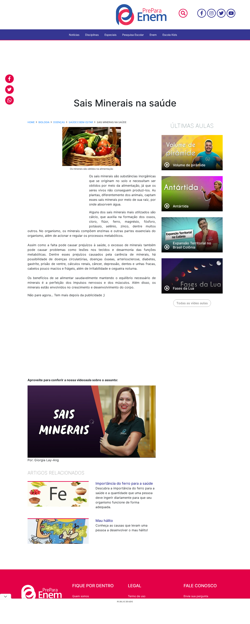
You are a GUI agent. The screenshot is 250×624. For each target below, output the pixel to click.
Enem (153, 34)
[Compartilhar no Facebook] (9, 78)
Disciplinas (92, 34)
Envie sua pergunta (196, 596)
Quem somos (80, 596)
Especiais (110, 34)
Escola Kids (169, 34)
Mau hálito (104, 521)
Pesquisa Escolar (133, 34)
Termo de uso (136, 596)
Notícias (74, 34)
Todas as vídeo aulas (192, 303)
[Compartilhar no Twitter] (9, 89)
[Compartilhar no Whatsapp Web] (9, 100)
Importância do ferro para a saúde (124, 483)
